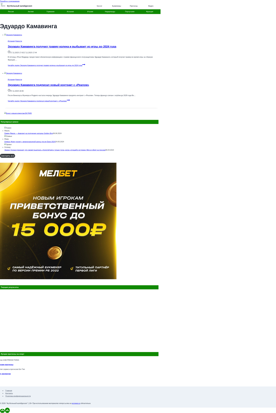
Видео (150, 6)
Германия (50, 12)
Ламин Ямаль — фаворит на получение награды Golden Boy (28, 133)
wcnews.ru (76, 403)
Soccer (99, 6)
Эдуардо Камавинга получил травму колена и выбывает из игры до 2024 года (62, 46)
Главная (8, 391)
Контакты (9, 393)
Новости (18, 41)
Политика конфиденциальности (18, 396)
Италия (90, 12)
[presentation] (81, 35)
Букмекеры (116, 6)
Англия (31, 12)
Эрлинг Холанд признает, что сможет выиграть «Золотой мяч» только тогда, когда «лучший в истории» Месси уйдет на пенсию (54, 150)
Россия (11, 12)
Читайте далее (45, 65)
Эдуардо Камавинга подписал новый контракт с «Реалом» (48, 85)
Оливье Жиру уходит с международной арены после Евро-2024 (29, 142)
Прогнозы (134, 6)
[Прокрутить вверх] (2, 411)
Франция (149, 12)
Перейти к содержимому (10, 1)
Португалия (129, 12)
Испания (70, 12)
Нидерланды (110, 12)
